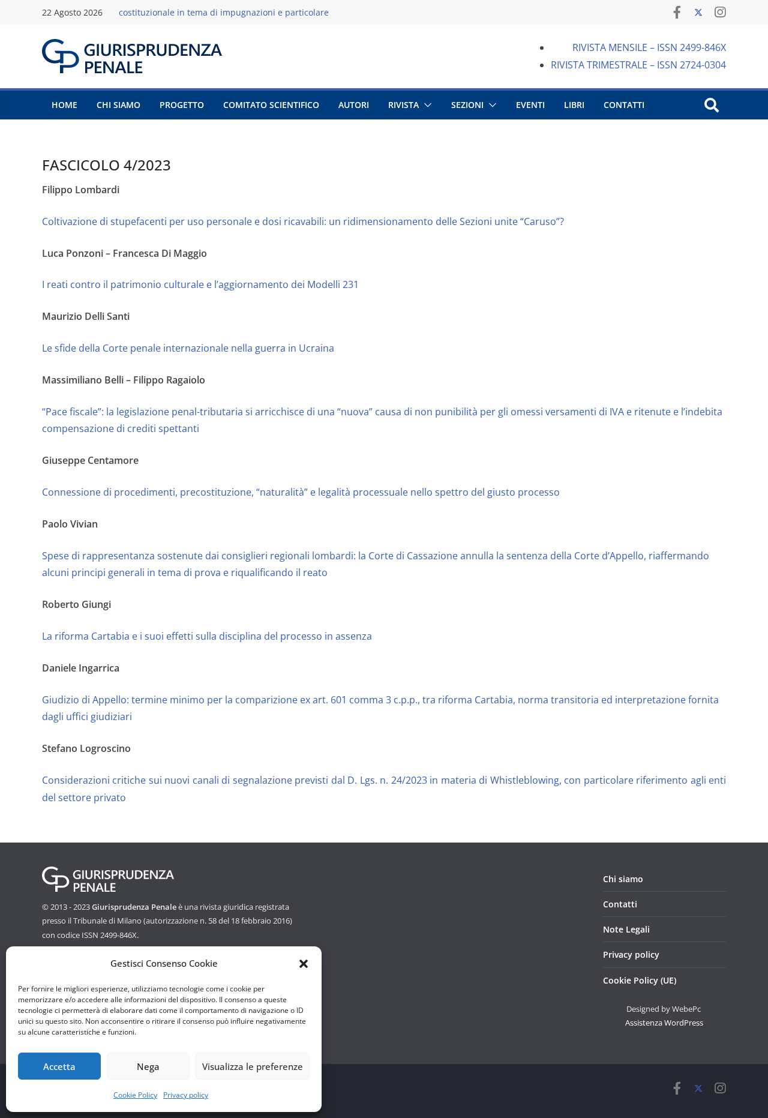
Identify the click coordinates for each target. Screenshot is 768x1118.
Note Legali (626, 929)
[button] (304, 964)
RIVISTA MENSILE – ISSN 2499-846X (649, 47)
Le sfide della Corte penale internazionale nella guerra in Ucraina (188, 348)
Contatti (620, 904)
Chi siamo (623, 879)
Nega (148, 1066)
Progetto (182, 104)
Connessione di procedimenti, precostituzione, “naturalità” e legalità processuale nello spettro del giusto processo (301, 492)
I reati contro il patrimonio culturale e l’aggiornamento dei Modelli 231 (200, 284)
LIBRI (574, 104)
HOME (64, 104)
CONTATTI (624, 104)
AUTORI (353, 104)
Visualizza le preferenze (252, 1066)
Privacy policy (185, 1095)
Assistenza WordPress (664, 1022)
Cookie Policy (135, 1095)
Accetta (59, 1066)
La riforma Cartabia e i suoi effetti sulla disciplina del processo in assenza (207, 636)
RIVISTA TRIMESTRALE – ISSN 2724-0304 (638, 64)
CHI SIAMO (118, 104)
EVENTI (530, 104)
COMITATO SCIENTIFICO (271, 104)
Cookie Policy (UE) (639, 980)
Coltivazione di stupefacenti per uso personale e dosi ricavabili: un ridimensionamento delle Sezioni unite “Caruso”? (303, 221)
